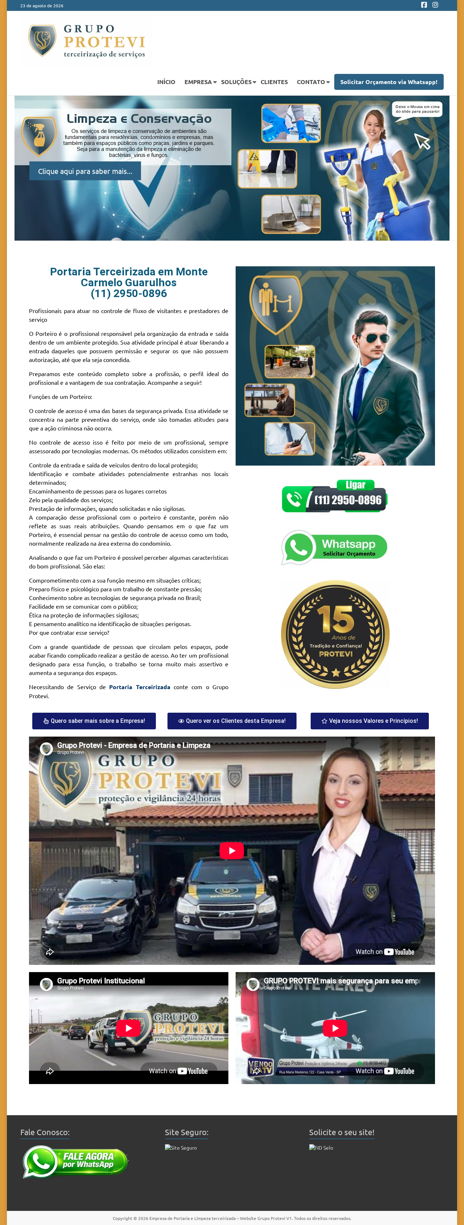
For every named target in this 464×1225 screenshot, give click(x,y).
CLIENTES (274, 82)
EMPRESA (198, 82)
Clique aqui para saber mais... (85, 170)
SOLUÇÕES (236, 82)
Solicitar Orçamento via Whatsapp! (389, 82)
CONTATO (311, 82)
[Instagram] (435, 5)
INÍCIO (166, 82)
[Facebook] (424, 5)
